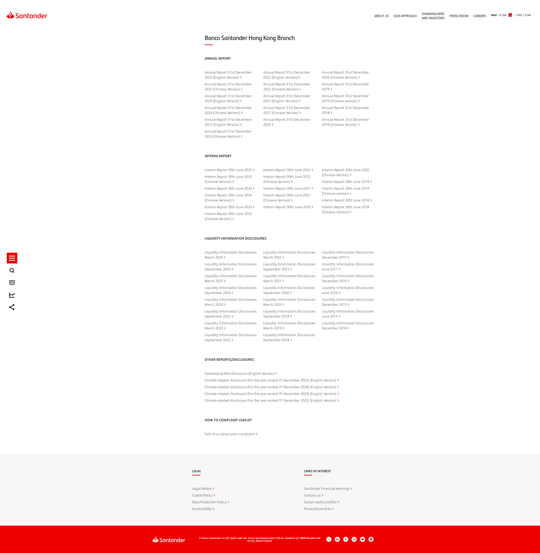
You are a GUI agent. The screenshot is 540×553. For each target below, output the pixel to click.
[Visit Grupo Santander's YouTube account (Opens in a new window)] (362, 539)
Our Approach (405, 16)
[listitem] (12, 258)
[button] (12, 258)
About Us (381, 16)
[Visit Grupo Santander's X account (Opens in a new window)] (328, 539)
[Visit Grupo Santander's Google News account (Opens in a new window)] (371, 539)
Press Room (459, 16)
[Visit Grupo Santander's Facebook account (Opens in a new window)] (345, 539)
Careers (479, 16)
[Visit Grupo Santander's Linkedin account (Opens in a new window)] (337, 539)
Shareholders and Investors (433, 16)
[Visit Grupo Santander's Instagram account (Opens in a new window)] (354, 539)
